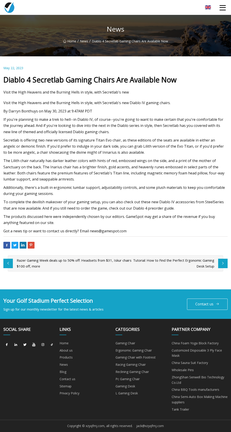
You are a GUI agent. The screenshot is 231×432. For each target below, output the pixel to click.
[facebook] (6, 344)
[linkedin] (15, 344)
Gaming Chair (125, 343)
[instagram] (42, 344)
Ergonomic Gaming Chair (134, 350)
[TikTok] (52, 344)
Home (71, 41)
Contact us (204, 304)
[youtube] (33, 344)
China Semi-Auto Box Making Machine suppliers (200, 399)
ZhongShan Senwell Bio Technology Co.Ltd (198, 380)
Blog (63, 372)
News (84, 41)
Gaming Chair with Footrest (136, 357)
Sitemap (66, 386)
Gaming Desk (125, 386)
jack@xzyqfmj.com (150, 426)
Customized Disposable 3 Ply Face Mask (197, 353)
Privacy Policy (69, 393)
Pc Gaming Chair (128, 379)
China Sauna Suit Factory (190, 363)
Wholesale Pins (183, 370)
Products (66, 357)
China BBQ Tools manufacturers (195, 389)
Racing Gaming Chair (131, 364)
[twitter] (24, 344)
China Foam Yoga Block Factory (195, 343)
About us (66, 350)
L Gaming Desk (127, 393)
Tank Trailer (180, 409)
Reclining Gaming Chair (132, 372)
